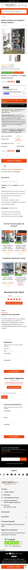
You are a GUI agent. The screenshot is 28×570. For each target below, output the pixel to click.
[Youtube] (8, 474)
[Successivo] (12, 236)
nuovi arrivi (13, 535)
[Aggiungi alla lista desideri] (26, 25)
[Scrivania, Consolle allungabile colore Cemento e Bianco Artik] (21, 236)
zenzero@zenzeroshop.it (11, 498)
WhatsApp (7, 495)
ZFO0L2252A (7, 244)
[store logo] (11, 5)
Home (4, 16)
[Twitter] (15, 474)
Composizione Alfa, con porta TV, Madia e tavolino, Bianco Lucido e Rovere (21, 280)
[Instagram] (4, 474)
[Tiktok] (12, 475)
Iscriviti (23, 459)
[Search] (3, 11)
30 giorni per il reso (8, 109)
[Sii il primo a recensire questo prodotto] (21, 286)
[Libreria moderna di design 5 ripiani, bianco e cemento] (8, 236)
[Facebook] (0, 474)
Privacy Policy (20, 463)
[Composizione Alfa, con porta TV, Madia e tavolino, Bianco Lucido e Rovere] (21, 268)
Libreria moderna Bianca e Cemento (7, 278)
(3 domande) (14, 380)
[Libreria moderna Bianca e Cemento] (8, 268)
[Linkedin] (27, 475)
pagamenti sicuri (16, 111)
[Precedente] (3, 236)
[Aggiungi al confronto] (4, 166)
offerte (15, 524)
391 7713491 (5, 106)
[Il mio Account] (19, 5)
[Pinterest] (19, 474)
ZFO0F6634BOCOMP (20, 276)
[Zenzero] (14, 483)
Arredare (3, 550)
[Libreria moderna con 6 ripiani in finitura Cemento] (10, 58)
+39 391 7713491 (7, 171)
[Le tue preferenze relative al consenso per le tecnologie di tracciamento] (25, 567)
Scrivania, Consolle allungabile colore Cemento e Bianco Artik (21, 248)
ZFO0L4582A (20, 244)
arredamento (13, 530)
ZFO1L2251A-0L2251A (7, 276)
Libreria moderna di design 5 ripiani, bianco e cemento (7, 247)
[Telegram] (23, 474)
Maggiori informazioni (7, 78)
